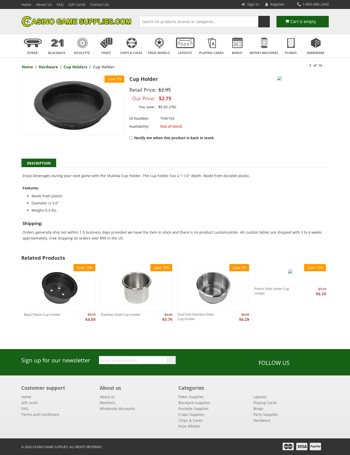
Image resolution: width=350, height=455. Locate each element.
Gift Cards (77, 4)
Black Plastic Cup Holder (42, 314)
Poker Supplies (191, 396)
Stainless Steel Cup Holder (120, 314)
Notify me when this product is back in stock (174, 137)
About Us (44, 4)
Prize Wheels (189, 426)
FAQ (60, 4)
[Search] (264, 21)
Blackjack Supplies (194, 402)
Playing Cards (265, 402)
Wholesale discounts (117, 408)
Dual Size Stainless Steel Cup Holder (195, 316)
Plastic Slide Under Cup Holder (271, 291)
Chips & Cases (190, 420)
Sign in (252, 4)
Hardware (48, 66)
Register (276, 4)
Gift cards (29, 402)
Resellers (107, 402)
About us (107, 396)
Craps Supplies (191, 414)
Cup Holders (75, 66)
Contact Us (99, 4)
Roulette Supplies (193, 408)
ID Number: (139, 118)
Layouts (259, 396)
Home (26, 4)
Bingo (258, 408)
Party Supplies (265, 414)
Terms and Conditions (40, 414)
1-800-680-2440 (315, 4)
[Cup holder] (73, 105)
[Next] (327, 65)
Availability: (139, 126)
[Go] (171, 360)
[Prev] (304, 65)
